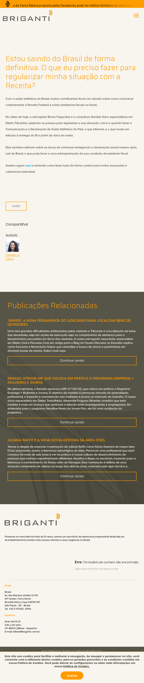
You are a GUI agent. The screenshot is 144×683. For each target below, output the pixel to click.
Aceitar (72, 675)
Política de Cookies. (76, 666)
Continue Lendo (72, 361)
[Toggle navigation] (136, 15)
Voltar (16, 206)
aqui (28, 165)
